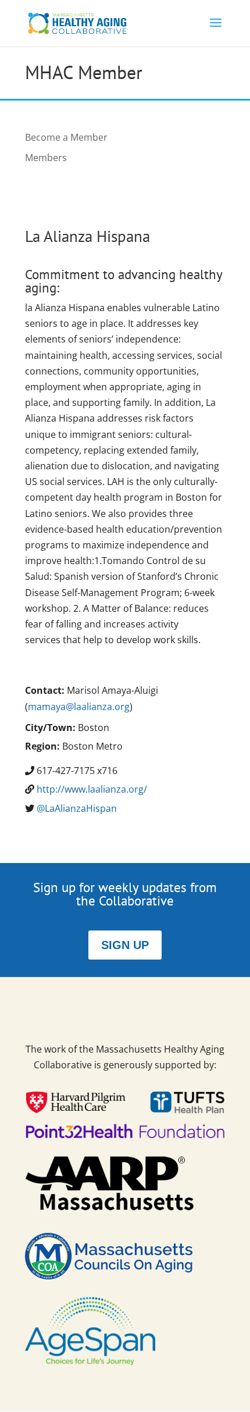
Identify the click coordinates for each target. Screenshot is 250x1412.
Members (46, 157)
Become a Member (66, 137)
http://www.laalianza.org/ (92, 789)
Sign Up (125, 945)
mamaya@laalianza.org (79, 706)
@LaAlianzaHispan (77, 808)
